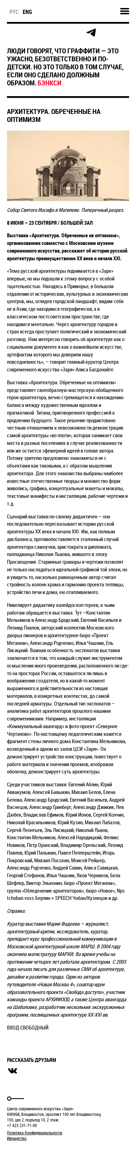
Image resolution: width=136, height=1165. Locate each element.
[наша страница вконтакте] (60, 33)
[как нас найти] (44, 33)
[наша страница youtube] (75, 32)
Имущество (17, 1138)
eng (27, 12)
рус (14, 12)
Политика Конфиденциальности (34, 1132)
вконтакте (12, 1071)
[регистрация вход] (28, 32)
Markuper (25, 1151)
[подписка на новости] (12, 33)
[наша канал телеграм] (91, 32)
